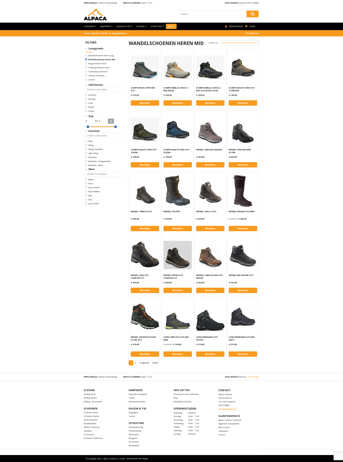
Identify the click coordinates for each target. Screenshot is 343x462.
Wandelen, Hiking (95, 165)
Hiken (90, 141)
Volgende (144, 362)
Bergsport (133, 438)
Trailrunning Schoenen (97, 71)
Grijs (90, 199)
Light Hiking (93, 153)
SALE (170, 26)
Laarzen (91, 79)
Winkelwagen (236, 26)
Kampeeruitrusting (137, 401)
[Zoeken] (111, 121)
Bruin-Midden (94, 191)
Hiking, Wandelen (95, 149)
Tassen (132, 416)
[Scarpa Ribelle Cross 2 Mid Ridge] (177, 67)
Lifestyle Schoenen (96, 75)
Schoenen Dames (91, 416)
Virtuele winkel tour (227, 409)
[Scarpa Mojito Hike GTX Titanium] (243, 67)
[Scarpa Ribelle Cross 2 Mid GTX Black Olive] (210, 67)
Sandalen (88, 431)
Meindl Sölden (171, 211)
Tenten (132, 398)
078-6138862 (252, 2)
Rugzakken (133, 412)
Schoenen (89, 26)
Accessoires (89, 434)
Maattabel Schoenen (182, 401)
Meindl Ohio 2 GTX (206, 211)
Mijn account (224, 427)
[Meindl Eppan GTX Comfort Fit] (177, 255)
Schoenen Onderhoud (93, 438)
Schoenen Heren (91, 412)
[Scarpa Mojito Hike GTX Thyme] (145, 129)
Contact (221, 434)
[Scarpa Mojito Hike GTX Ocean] (177, 129)
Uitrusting (156, 26)
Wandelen (92, 157)
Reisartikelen (134, 445)
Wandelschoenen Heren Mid (101, 59)
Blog (176, 398)
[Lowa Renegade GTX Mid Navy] (243, 317)
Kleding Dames (90, 398)
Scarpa (91, 111)
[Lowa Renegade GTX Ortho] (210, 317)
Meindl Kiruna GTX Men (241, 211)
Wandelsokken (90, 423)
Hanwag (91, 99)
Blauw (91, 179)
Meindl (91, 107)
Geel (90, 195)
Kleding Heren (90, 394)
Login (252, 26)
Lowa (90, 103)
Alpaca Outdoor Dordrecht (229, 420)
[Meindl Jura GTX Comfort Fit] (145, 255)
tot (96, 120)
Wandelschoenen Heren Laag (101, 55)
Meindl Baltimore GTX (241, 275)
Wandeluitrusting (136, 427)
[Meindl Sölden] (177, 191)
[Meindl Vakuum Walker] (210, 129)
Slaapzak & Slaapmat (138, 394)
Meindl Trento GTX (141, 211)
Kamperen (105, 26)
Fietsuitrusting (135, 430)
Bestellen (145, 102)
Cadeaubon (223, 431)
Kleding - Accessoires (93, 401)
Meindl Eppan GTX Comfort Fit (173, 276)
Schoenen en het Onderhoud (186, 394)
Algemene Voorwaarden (228, 423)
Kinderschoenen (91, 419)
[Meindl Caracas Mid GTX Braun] (210, 255)
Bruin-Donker (94, 187)
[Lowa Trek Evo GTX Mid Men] (177, 317)
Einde (155, 362)
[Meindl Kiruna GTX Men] (243, 191)
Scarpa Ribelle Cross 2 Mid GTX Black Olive (208, 89)
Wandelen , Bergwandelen (99, 161)
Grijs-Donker (93, 203)
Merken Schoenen (91, 427)
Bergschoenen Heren (97, 63)
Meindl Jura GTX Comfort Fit (140, 276)
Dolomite (92, 95)
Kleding (140, 26)
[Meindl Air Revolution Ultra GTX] (145, 317)
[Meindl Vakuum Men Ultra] (243, 129)
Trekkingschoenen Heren (99, 67)
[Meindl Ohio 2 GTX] (210, 191)
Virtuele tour (252, 33)
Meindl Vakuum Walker (209, 149)
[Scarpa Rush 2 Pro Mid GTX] (145, 67)
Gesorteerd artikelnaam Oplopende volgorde (238, 43)
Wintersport (134, 434)
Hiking (90, 145)
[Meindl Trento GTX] (145, 191)
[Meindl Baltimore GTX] (243, 255)
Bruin (90, 183)
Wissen (89, 52)
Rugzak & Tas (123, 26)
